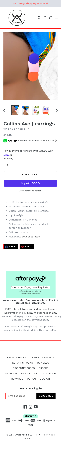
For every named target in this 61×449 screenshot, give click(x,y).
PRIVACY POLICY (16, 357)
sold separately (31, 236)
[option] (15, 110)
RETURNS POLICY (22, 362)
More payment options (30, 190)
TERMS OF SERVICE (42, 357)
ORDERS (43, 368)
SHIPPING (11, 373)
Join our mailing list (30, 388)
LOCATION (49, 373)
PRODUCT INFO (30, 373)
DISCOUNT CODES (24, 368)
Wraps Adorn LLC (23, 435)
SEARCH (45, 378)
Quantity (8, 158)
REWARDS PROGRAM (23, 378)
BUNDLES (43, 362)
